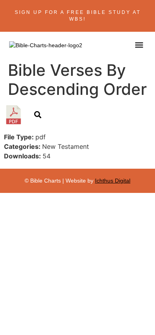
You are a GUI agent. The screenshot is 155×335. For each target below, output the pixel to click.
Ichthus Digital (112, 180)
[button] (139, 44)
